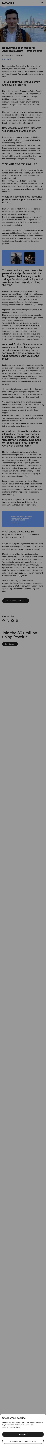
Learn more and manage (11, 1427)
